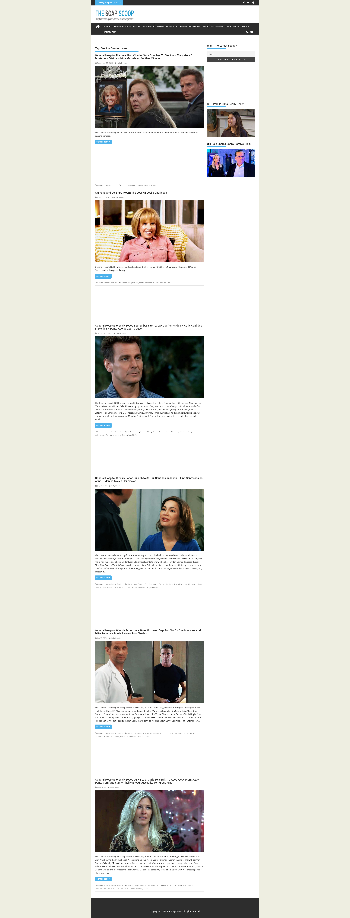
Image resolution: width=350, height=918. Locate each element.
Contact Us (109, 32)
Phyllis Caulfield (113, 889)
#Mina (130, 584)
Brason (130, 885)
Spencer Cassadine (136, 736)
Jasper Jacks (182, 885)
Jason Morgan (188, 432)
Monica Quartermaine (147, 185)
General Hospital (166, 26)
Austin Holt (137, 733)
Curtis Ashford (145, 432)
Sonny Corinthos (121, 736)
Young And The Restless (193, 26)
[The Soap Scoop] (97, 26)
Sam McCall (132, 435)
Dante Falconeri (158, 432)
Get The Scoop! (103, 142)
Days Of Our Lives (220, 26)
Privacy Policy (241, 26)
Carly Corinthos (133, 432)
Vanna (147, 736)
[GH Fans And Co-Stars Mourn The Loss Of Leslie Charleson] (149, 231)
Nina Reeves (122, 435)
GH (137, 185)
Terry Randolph (152, 587)
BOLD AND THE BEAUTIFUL (116, 26)
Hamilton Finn (196, 584)
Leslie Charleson (145, 282)
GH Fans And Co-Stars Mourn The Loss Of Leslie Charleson (131, 192)
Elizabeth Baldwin (165, 584)
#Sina (130, 733)
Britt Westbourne (151, 584)
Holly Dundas (122, 63)
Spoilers (114, 185)
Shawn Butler (140, 587)
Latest (113, 432)
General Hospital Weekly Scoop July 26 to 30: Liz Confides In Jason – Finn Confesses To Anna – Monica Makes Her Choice (148, 479)
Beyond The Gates (142, 26)
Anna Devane (139, 584)
